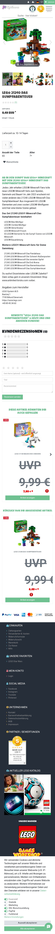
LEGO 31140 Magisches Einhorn (28, 454)
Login (10, 676)
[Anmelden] (29, 2)
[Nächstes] (50, 42)
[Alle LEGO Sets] (27, 834)
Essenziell (13, 899)
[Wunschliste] (42, 2)
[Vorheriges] (4, 42)
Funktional (13, 914)
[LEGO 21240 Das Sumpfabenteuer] (9, 79)
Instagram (12, 692)
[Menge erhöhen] (11, 143)
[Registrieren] (33, 2)
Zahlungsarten (14, 631)
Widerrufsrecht (15, 640)
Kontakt (11, 712)
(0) (16, 102)
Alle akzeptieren (27, 928)
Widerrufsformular (16, 637)
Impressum (13, 724)
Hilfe (10, 648)
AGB (10, 721)
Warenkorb (13, 643)
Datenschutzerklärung (18, 718)
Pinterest (12, 698)
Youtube (12, 695)
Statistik (12, 902)
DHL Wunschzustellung (19, 908)
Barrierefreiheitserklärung (19, 715)
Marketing (13, 905)
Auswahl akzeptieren (27, 923)
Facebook (12, 689)
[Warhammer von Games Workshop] (27, 852)
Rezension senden (12, 397)
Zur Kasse (12, 645)
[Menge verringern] (11, 147)
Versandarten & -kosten (18, 634)
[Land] (38, 2)
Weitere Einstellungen (14, 917)
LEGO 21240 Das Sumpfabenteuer (27, 552)
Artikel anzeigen (27, 498)
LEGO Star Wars (15, 661)
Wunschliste (12, 162)
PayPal (12, 911)
